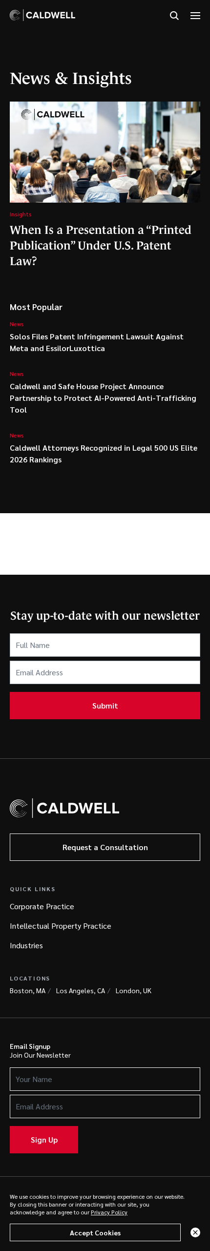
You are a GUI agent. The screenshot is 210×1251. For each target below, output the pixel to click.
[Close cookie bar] (195, 1232)
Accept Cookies (95, 1232)
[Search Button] (174, 16)
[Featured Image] (105, 152)
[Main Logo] (42, 15)
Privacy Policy (109, 1212)
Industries (26, 945)
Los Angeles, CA (80, 990)
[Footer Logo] (64, 808)
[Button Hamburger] (195, 16)
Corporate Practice (42, 906)
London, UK (133, 990)
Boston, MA (27, 990)
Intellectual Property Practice (60, 925)
